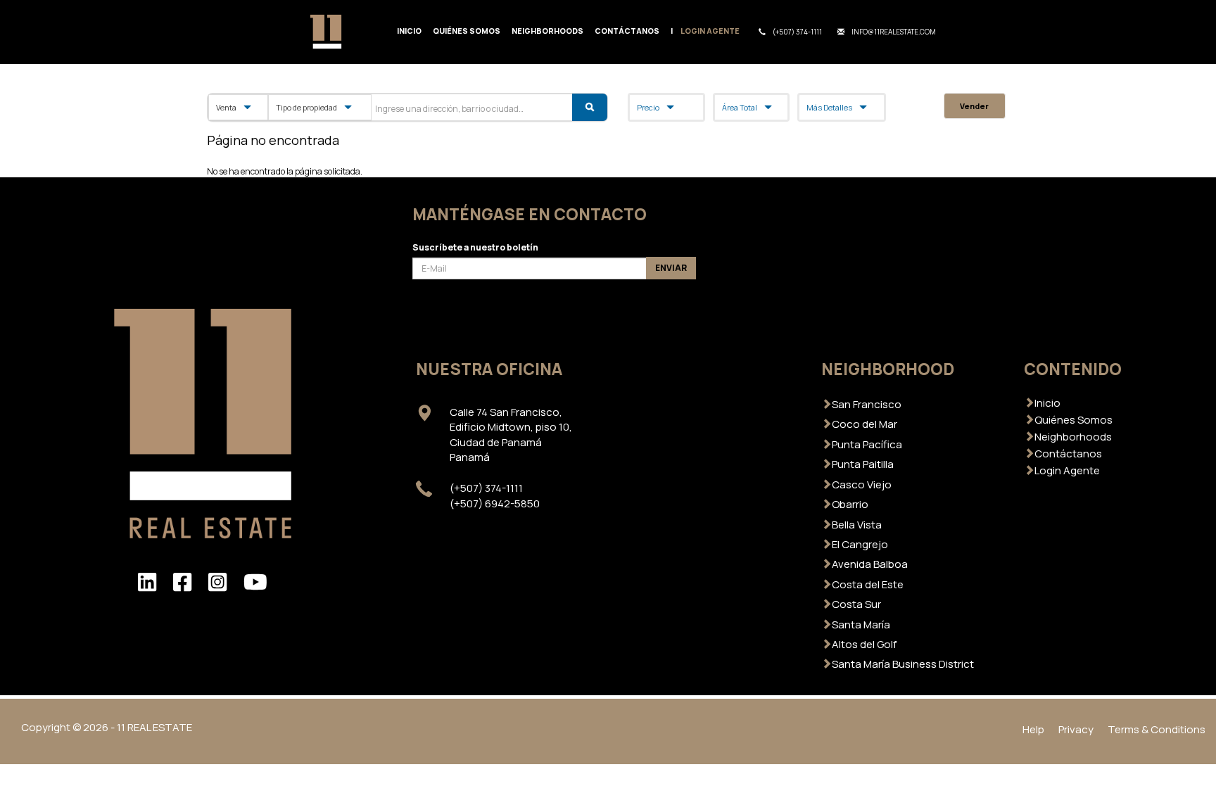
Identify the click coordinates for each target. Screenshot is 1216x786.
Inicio (409, 30)
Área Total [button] (739, 107)
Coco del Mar (864, 424)
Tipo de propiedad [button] (306, 107)
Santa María (861, 624)
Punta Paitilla (863, 464)
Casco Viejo (862, 484)
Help (1033, 729)
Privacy (1076, 729)
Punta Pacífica (867, 444)
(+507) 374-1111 (797, 32)
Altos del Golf (864, 644)
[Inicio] (332, 31)
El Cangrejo (860, 544)
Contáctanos (627, 30)
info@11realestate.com (893, 32)
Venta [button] (226, 107)
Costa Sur (856, 604)
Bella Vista (857, 524)
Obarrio (850, 504)
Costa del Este (868, 584)
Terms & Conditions (1156, 729)
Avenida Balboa (870, 564)
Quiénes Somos (466, 30)
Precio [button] (648, 107)
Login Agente (710, 30)
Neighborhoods (547, 30)
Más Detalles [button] (829, 107)
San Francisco (866, 404)
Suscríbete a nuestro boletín (475, 247)
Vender (974, 106)
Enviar (671, 268)
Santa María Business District (903, 664)
